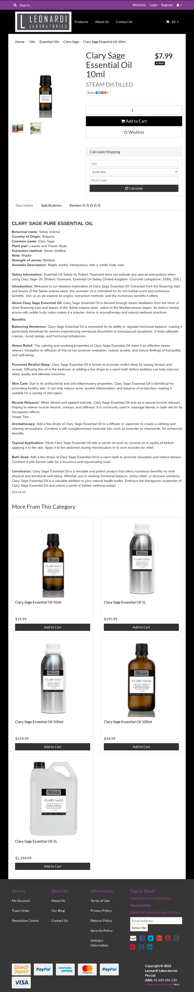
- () (172, 22)
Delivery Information (99, 942)
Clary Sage (71, 42)
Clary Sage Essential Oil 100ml (128, 722)
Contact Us (124, 22)
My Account (21, 901)
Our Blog (58, 911)
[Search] (15, 5)
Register (167, 5)
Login (154, 5)
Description (24, 205)
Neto (176, 984)
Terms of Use (100, 901)
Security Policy (102, 930)
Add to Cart (136, 121)
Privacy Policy (101, 911)
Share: (91, 92)
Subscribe (139, 928)
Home (19, 42)
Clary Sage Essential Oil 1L (125, 602)
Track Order (21, 911)
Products (81, 22)
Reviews (76, 205)
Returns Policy (101, 920)
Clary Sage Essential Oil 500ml (39, 722)
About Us (102, 22)
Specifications (51, 205)
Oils (32, 42)
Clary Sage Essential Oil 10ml (104, 42)
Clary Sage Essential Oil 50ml (38, 602)
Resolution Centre (25, 920)
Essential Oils (49, 42)
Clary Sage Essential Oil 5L (36, 841)
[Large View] (17, 128)
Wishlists (139, 5)
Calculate (135, 188)
